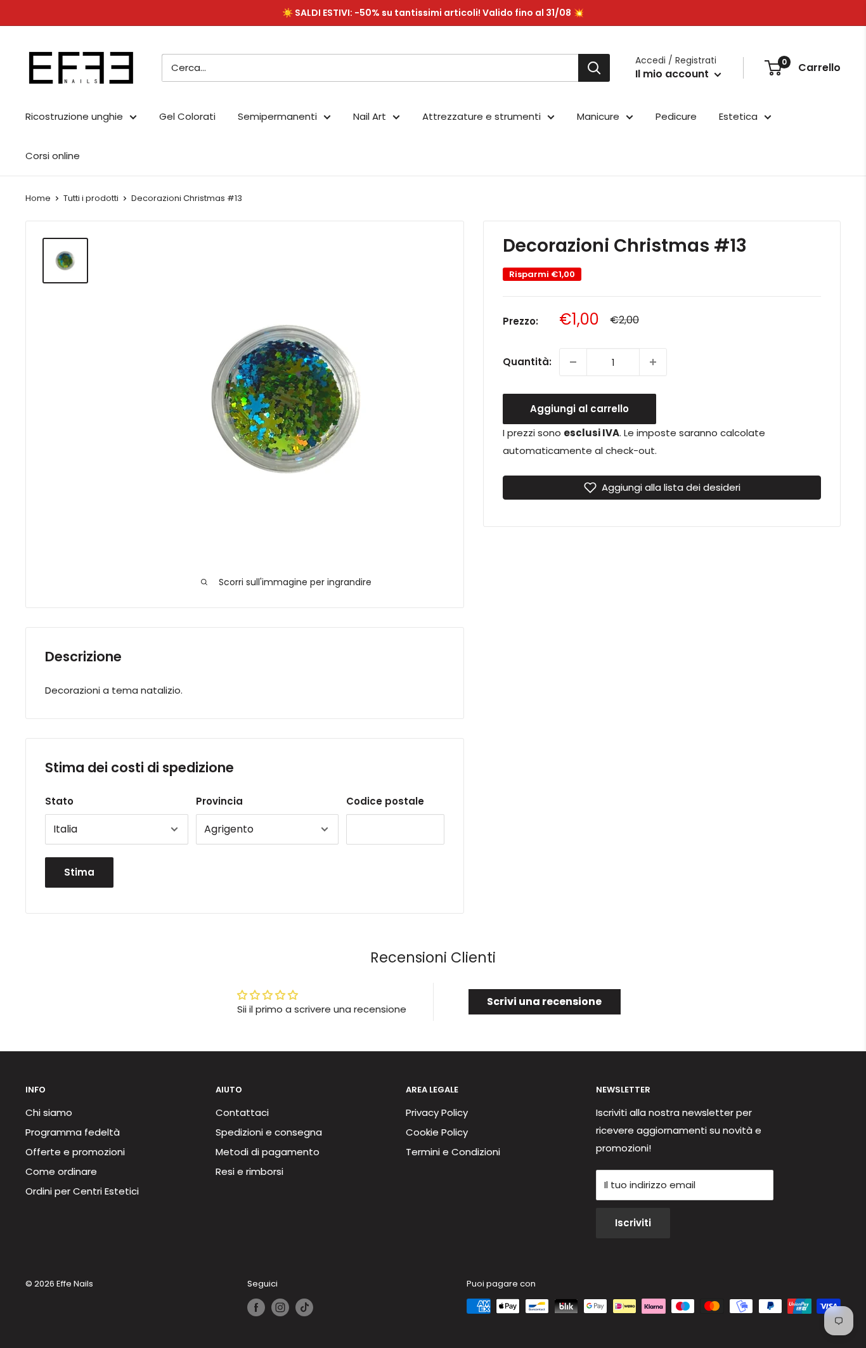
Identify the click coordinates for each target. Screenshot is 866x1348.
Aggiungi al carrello (579, 408)
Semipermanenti (277, 116)
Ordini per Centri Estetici (82, 1191)
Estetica (738, 116)
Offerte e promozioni (75, 1151)
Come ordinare (61, 1171)
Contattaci (242, 1112)
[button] (662, 488)
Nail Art (369, 116)
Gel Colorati (187, 116)
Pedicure (676, 116)
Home (38, 198)
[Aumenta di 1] (653, 362)
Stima (79, 872)
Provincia (219, 801)
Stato (59, 801)
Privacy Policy (437, 1112)
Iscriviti (633, 1222)
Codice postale (385, 801)
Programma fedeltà (72, 1132)
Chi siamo (48, 1112)
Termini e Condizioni (453, 1151)
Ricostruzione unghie (74, 116)
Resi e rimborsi (249, 1171)
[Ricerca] (594, 68)
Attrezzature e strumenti (481, 116)
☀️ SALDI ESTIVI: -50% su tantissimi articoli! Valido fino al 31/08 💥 (433, 12)
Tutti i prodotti (91, 198)
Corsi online (52, 155)
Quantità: (527, 361)
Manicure (598, 116)
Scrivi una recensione (544, 1001)
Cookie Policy (437, 1132)
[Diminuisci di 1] (573, 362)
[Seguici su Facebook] (256, 1307)
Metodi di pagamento (268, 1151)
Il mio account (673, 74)
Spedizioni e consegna (269, 1132)
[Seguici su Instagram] (280, 1307)
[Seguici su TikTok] (304, 1307)
